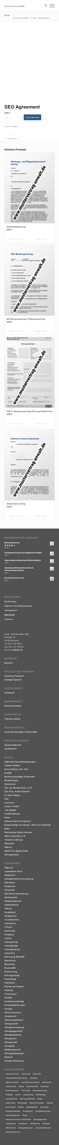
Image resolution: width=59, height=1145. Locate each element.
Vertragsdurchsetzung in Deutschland (18, 1119)
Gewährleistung (11, 904)
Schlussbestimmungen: (15, 1004)
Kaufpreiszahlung (32, 1086)
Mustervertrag (10, 971)
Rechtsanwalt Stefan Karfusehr (18, 832)
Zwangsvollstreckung (13, 1060)
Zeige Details (41, 239)
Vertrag (24, 1115)
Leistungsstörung (12, 949)
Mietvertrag (9, 964)
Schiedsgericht (28, 1111)
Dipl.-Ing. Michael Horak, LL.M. (18, 787)
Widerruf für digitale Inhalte (16, 850)
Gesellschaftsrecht (12, 744)
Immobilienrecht (11, 919)
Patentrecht (9, 982)
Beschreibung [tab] (12, 138)
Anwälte (8, 772)
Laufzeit (7, 938)
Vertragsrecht (10, 1038)
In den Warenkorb (32, 117)
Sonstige (8, 1008)
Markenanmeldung (12, 705)
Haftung (7, 908)
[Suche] (44, 5)
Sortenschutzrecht (12, 1012)
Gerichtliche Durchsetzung (16, 893)
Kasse (7, 817)
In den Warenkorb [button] (18, 239)
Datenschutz (10, 783)
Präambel (8, 990)
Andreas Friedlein (12, 765)
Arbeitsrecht (9, 875)
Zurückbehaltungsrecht (43, 1128)
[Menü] (51, 5)
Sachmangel (44, 1107)
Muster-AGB (10, 967)
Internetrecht (10, 923)
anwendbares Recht (13, 871)
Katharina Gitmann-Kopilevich (17, 821)
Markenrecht (10, 960)
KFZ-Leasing (26, 1090)
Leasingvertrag (11, 941)
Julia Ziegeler (10, 809)
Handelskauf (10, 912)
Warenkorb (9, 843)
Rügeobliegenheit (31, 1107)
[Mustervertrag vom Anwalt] (24, 5)
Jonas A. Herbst (11, 806)
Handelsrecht (10, 748)
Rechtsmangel (10, 1107)
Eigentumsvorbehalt (12, 1082)
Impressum (8, 619)
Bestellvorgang (10, 601)
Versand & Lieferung (13, 839)
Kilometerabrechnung (40, 1090)
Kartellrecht (9, 692)
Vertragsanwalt (11, 1023)
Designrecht (9, 886)
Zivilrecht (8, 1056)
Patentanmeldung (12, 718)
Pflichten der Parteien (14, 986)
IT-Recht (14, 126)
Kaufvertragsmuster (12, 1090)
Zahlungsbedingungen (14, 1053)
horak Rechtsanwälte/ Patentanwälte (20, 731)
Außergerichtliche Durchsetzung (18, 878)
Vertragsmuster (11, 1123)
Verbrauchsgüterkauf (13, 1019)
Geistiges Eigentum (13, 679)
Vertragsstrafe (10, 1042)
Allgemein (8, 867)
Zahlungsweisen (10, 610)
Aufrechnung (26, 1074)
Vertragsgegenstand (13, 1030)
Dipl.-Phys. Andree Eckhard (16, 791)
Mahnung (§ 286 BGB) (14, 956)
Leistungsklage (11, 945)
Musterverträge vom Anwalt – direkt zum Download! (27, 824)
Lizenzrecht (9, 952)
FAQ (6, 798)
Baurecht (8, 662)
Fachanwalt (9, 889)
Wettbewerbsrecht (12, 1049)
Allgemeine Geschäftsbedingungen (18, 605)
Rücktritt (8, 997)
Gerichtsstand (10, 897)
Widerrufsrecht (11, 1128)
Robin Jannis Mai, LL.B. (15, 835)
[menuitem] (44, 5)
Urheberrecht (10, 1016)
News (7, 828)
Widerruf (8, 847)
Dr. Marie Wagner (12, 795)
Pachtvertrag (10, 978)
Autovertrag (37, 1074)
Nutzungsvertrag (11, 975)
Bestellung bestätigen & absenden (19, 776)
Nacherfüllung (22, 1103)
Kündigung (9, 934)
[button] (5, 1140)
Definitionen (9, 882)
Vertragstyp (9, 1045)
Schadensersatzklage (14, 1001)
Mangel (39, 1099)
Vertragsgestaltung (12, 1034)
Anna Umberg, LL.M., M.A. (16, 769)
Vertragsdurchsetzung (14, 1027)
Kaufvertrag (9, 930)
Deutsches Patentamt (14, 675)
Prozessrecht (10, 993)
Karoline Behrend (12, 813)
